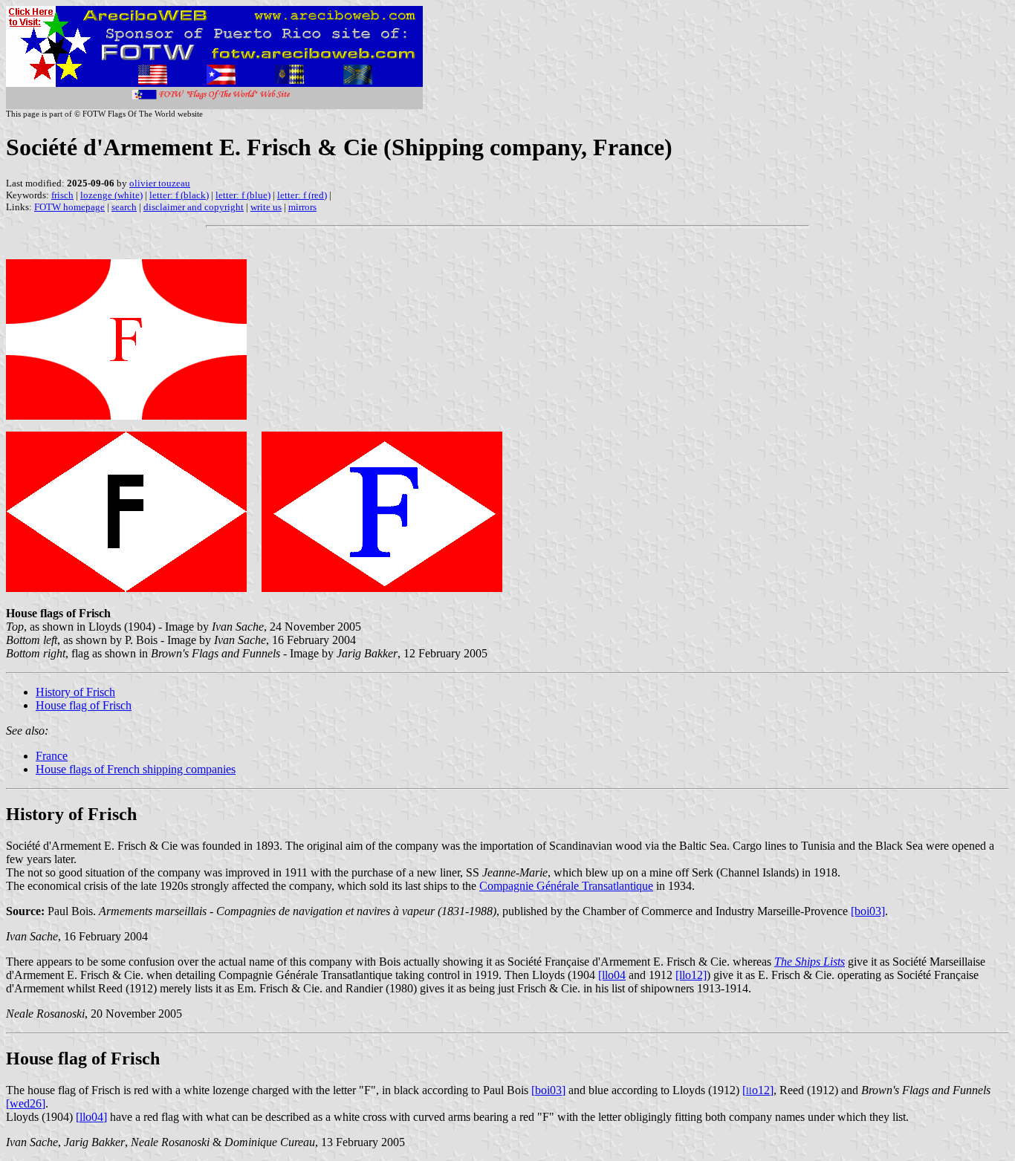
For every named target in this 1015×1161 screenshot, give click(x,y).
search (124, 206)
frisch (62, 195)
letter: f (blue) (242, 195)
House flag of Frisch (84, 705)
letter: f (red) (302, 195)
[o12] (758, 1090)
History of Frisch (75, 692)
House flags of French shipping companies (136, 769)
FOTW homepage (69, 206)
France (52, 755)
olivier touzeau (159, 183)
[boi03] (868, 911)
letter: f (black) (179, 195)
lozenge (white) (111, 195)
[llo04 (612, 975)
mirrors (302, 206)
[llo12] (691, 975)
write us (266, 206)
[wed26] (25, 1103)
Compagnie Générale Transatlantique (566, 885)
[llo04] (91, 1116)
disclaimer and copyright (193, 206)
